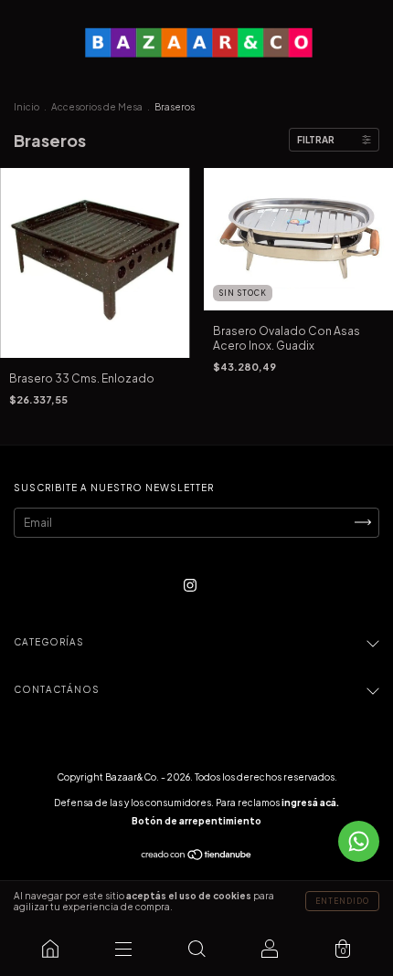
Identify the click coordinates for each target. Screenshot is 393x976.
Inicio (26, 106)
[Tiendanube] (197, 857)
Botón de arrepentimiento (196, 820)
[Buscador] (196, 948)
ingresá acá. (310, 802)
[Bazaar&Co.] (50, 948)
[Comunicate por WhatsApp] (358, 841)
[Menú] (123, 948)
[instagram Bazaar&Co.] (190, 585)
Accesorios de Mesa (97, 106)
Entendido (342, 901)
